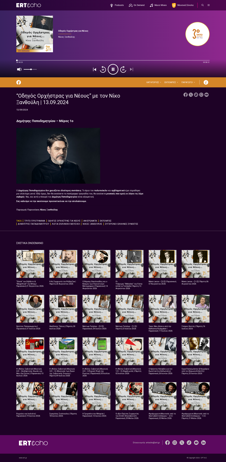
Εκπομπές (106, 221)
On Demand (139, 5)
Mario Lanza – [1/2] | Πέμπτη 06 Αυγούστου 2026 (195, 282)
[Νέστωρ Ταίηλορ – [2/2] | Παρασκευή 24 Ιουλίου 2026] (96, 309)
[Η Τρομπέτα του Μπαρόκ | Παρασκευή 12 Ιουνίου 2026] (96, 396)
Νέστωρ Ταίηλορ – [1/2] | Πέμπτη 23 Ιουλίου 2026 (126, 327)
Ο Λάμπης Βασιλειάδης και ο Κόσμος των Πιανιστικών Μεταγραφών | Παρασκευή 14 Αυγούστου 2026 (95, 284)
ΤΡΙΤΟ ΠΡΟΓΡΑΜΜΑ (34, 221)
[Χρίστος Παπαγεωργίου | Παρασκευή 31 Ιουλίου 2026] (30, 309)
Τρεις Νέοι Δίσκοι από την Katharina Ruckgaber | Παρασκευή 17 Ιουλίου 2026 (161, 328)
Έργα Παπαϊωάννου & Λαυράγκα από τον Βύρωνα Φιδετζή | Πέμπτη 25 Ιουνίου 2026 (195, 371)
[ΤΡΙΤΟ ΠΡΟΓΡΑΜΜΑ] (196, 34)
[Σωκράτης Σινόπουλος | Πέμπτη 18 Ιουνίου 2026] (63, 396)
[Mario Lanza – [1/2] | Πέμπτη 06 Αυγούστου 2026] (196, 264)
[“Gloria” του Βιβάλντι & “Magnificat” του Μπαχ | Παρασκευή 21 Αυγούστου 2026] (30, 264)
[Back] (94, 69)
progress (20, 61)
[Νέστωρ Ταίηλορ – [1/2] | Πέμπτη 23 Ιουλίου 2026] (129, 309)
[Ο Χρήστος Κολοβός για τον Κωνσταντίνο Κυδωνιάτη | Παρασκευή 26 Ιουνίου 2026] (163, 351)
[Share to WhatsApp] (201, 95)
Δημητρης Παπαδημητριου (33, 224)
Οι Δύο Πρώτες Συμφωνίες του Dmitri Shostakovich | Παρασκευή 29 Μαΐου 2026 (127, 416)
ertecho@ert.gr (153, 442)
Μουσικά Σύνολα (185, 5)
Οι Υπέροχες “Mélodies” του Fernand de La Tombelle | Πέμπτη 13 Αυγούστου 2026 (129, 284)
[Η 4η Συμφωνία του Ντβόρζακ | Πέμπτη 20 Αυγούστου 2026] (63, 264)
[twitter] (182, 442)
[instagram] (174, 442)
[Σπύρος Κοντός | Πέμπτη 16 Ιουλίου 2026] (196, 309)
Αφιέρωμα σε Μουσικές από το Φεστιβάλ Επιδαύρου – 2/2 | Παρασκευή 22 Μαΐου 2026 (162, 416)
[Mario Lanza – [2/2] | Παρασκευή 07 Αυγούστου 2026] (163, 264)
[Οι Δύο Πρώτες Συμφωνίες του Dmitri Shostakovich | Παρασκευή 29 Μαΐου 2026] (129, 396)
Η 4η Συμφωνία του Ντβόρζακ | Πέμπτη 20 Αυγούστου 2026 (62, 282)
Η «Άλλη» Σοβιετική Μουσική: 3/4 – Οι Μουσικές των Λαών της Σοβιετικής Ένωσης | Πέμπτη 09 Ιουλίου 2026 (62, 372)
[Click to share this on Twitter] (191, 95)
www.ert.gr (23, 458)
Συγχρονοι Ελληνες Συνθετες (121, 224)
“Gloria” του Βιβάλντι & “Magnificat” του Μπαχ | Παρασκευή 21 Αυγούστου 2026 (30, 283)
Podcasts (119, 5)
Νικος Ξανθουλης (92, 224)
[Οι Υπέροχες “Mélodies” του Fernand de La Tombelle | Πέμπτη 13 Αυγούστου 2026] (129, 264)
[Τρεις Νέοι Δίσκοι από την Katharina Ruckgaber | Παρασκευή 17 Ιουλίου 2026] (163, 309)
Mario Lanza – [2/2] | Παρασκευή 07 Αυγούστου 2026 (162, 282)
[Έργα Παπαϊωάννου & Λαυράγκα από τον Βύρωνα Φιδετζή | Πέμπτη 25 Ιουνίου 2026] (196, 351)
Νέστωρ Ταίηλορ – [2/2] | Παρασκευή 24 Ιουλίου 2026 (94, 327)
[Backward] (103, 69)
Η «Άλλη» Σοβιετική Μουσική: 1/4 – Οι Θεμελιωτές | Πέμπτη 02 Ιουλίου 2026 (128, 371)
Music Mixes (160, 5)
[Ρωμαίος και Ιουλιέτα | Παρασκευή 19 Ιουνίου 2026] (30, 396)
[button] (208, 5)
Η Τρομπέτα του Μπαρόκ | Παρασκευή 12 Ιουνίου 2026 (94, 415)
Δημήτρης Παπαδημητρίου (32, 190)
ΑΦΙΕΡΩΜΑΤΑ (90, 221)
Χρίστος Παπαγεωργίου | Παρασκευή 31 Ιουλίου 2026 (28, 327)
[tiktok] (189, 442)
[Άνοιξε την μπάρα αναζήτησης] (202, 5)
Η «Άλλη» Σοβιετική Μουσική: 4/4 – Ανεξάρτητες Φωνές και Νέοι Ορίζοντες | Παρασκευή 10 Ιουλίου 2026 (29, 372)
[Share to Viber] (196, 95)
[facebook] (167, 442)
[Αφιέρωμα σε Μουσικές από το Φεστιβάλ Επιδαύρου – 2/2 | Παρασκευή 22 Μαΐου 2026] (163, 396)
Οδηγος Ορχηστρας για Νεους (64, 221)
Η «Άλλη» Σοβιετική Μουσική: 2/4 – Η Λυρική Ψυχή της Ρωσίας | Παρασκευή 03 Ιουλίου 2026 (96, 372)
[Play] (113, 69)
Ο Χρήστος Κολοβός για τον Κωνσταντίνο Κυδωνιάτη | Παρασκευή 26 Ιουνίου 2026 (161, 371)
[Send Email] (206, 95)
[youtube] (196, 442)
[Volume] (19, 69)
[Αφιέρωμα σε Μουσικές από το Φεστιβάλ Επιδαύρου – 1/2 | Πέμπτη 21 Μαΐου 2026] (196, 396)
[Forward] (123, 69)
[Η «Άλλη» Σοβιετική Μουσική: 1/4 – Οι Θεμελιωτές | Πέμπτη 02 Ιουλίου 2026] (129, 351)
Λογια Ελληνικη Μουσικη (66, 224)
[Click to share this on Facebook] (185, 95)
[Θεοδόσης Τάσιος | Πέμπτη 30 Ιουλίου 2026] (63, 309)
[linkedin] (203, 442)
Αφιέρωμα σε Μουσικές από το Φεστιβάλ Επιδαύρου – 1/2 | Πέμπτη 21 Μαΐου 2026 (195, 416)
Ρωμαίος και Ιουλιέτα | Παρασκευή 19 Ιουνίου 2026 (28, 415)
